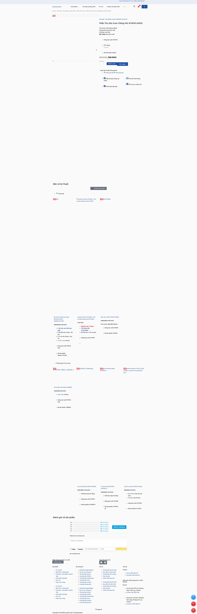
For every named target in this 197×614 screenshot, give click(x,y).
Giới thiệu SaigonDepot (86, 570)
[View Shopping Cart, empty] (138, 6)
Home (54, 11)
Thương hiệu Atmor (85, 574)
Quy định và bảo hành (109, 572)
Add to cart (112, 63)
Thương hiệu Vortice (85, 582)
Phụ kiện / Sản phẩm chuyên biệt (66, 11)
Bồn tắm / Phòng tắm (62, 572)
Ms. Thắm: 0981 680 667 (138, 1)
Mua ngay (122, 64)
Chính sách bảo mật (109, 578)
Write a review (119, 527)
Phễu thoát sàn (80, 11)
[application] (78, 6)
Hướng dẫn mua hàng (109, 574)
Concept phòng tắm (85, 584)
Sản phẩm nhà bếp (61, 578)
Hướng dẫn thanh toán (109, 570)
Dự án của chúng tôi (85, 572)
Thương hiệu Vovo (84, 580)
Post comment (121, 549)
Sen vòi (58, 580)
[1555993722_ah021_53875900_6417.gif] (75, 33)
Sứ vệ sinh (59, 570)
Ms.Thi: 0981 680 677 (125, 1)
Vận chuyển (106, 576)
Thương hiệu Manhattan (86, 578)
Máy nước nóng (60, 582)
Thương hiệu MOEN (85, 576)
